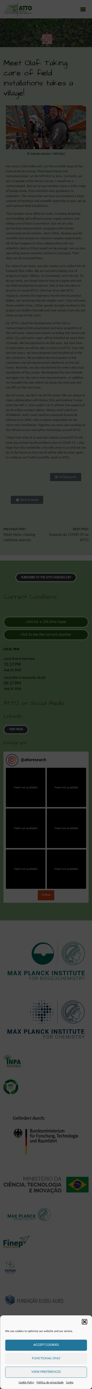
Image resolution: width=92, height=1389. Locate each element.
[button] (84, 1321)
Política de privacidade (50, 1382)
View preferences (46, 1372)
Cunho (69, 1382)
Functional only (46, 1358)
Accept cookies (46, 1345)
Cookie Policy (26, 1382)
